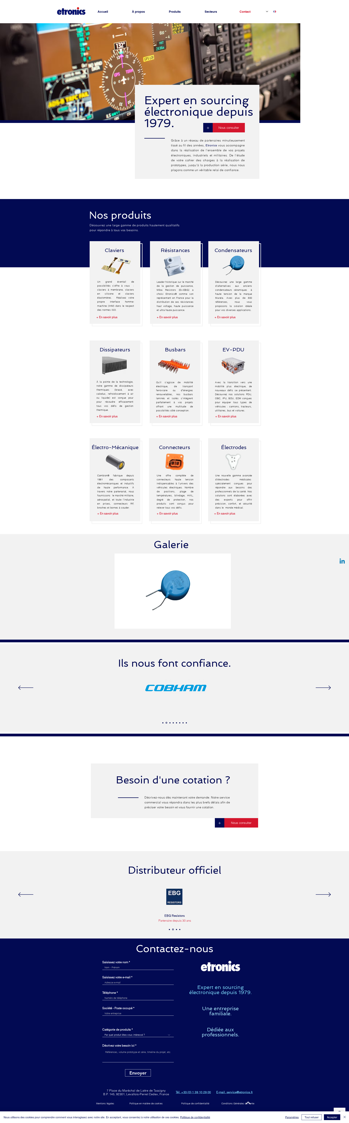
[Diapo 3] (170, 723)
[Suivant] (323, 688)
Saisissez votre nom (115, 962)
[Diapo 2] (166, 722)
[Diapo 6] (179, 722)
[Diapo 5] (176, 722)
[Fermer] (344, 1117)
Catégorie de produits (116, 1029)
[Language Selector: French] (271, 11)
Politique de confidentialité (195, 1117)
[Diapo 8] (186, 722)
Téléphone (109, 992)
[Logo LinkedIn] (342, 561)
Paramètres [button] (292, 1117)
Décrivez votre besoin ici (118, 1045)
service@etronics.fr (240, 1092)
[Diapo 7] (183, 722)
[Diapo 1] (162, 722)
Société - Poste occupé (117, 1008)
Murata (219, 297)
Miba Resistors (166, 289)
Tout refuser (312, 1117)
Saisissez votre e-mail (116, 977)
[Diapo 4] (173, 722)
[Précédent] (25, 688)
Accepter (332, 1117)
